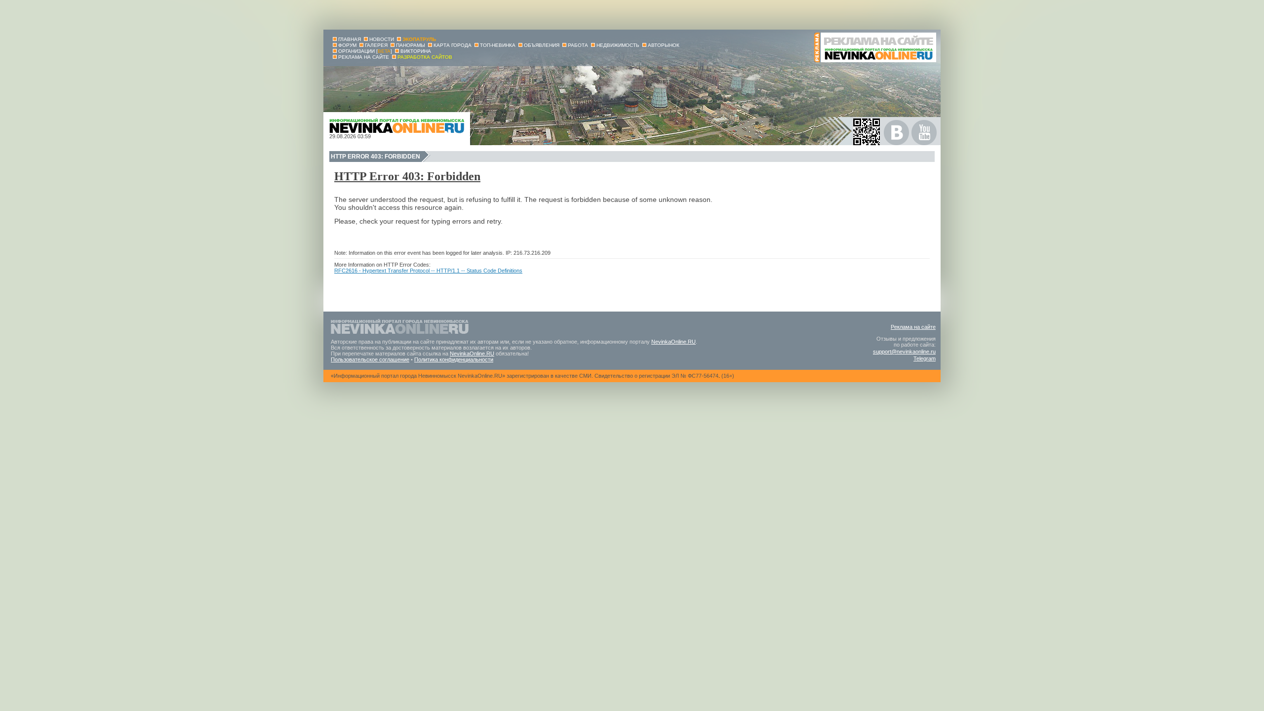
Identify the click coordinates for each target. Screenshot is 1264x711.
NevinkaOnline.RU (673, 342)
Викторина (415, 51)
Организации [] (365, 51)
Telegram (924, 358)
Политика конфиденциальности (453, 359)
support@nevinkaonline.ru (904, 352)
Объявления (541, 45)
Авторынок (663, 45)
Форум (347, 45)
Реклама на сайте (913, 327)
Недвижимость (617, 45)
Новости (381, 39)
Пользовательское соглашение (370, 359)
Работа (578, 45)
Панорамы (410, 45)
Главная (349, 39)
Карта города (453, 45)
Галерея (376, 45)
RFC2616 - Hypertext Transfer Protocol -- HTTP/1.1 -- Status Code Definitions (428, 271)
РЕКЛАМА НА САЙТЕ (363, 57)
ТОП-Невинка (497, 45)
